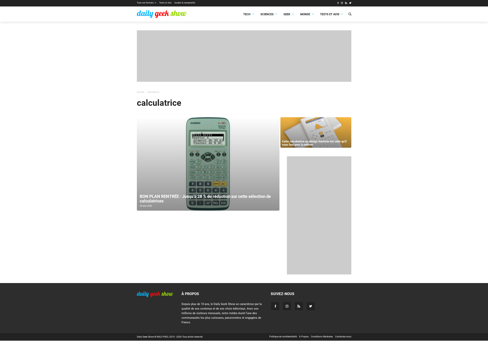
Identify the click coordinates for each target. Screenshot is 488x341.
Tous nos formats (145, 3)
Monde (305, 14)
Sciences (267, 14)
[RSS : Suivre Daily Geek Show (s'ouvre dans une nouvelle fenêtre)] (346, 3)
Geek (286, 14)
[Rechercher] (349, 14)
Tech (246, 14)
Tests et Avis (165, 3)
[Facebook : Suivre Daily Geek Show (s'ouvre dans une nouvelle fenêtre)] (338, 3)
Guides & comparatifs (184, 3)
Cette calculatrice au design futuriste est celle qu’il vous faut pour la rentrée (314, 143)
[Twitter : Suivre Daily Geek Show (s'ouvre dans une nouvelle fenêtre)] (350, 3)
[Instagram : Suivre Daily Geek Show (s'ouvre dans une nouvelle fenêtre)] (342, 3)
